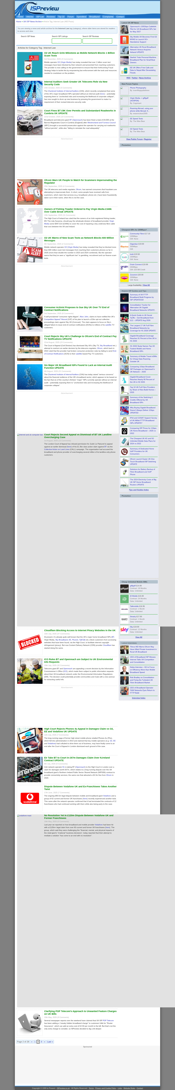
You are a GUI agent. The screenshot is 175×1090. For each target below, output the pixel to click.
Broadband (94, 17)
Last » (50, 1042)
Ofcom (78, 189)
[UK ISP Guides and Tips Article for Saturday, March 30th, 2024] (124, 486)
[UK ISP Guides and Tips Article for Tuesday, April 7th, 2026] (124, 373)
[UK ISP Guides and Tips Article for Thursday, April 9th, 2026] (124, 363)
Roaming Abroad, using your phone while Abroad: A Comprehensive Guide (141, 110)
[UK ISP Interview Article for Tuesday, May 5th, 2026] (124, 653)
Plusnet (75, 640)
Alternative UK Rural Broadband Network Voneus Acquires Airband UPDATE (143, 49)
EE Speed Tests (136, 119)
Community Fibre (137, 234)
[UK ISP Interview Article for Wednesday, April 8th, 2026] (124, 663)
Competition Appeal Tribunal (55, 319)
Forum (71, 17)
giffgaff (133, 586)
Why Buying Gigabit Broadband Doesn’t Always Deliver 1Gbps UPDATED (142, 410)
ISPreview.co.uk (63, 1088)
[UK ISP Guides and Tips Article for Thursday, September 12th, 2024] (124, 465)
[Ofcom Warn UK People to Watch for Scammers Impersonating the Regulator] (30, 205)
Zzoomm (133, 275)
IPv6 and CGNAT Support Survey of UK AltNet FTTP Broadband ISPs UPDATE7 (143, 420)
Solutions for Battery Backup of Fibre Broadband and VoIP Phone (142, 471)
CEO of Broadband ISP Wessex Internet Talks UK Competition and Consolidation (143, 659)
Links (120, 1088)
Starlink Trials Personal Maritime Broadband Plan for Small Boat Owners (143, 59)
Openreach (77, 120)
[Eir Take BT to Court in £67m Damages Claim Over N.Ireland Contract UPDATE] (30, 782)
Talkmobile (134, 606)
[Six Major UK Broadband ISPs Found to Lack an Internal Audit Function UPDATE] (30, 390)
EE (70, 640)
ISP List (40, 17)
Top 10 (61, 17)
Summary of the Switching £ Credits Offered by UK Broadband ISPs (141, 399)
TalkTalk (82, 640)
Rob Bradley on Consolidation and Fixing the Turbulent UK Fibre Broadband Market (142, 680)
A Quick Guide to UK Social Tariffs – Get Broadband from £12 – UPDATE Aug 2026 (142, 317)
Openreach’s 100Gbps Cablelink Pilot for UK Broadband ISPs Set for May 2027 (143, 29)
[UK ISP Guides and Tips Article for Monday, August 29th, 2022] (124, 322)
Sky (131, 627)
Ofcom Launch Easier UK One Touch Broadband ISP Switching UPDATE (143, 461)
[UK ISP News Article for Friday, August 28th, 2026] (124, 43)
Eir (64, 767)
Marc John (84, 317)
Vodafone (51, 743)
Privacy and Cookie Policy (105, 1088)
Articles (29, 17)
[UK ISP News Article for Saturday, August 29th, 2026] (124, 33)
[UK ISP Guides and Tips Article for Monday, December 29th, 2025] (124, 311)
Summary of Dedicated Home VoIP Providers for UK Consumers (142, 451)
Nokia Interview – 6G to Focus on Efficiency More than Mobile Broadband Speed (142, 669)
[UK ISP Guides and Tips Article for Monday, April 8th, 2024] (124, 424)
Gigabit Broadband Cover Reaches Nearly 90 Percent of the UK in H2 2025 (142, 379)
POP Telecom (108, 1020)
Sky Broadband (106, 345)
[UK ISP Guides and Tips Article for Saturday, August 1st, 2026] (124, 332)
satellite (108, 325)
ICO (65, 671)
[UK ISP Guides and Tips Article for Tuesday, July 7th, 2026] (124, 342)
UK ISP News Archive (32, 21)
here (102, 94)
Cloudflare (107, 645)
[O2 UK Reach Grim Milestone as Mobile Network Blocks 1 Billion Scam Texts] (30, 78)
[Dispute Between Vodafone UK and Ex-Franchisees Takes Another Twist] (30, 811)
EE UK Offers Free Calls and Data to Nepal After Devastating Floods (143, 70)
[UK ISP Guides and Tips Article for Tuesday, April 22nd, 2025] (124, 404)
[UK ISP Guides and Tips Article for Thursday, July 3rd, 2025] (124, 394)
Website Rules (129, 1088)
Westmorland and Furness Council (102, 123)
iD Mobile (134, 596)
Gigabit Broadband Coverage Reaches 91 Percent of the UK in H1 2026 (143, 338)
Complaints (108, 17)
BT (71, 120)
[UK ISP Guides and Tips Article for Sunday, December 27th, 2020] (124, 414)
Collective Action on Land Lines (56, 449)
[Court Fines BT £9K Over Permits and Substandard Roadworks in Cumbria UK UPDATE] (30, 136)
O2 (59, 62)
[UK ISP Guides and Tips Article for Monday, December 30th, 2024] (124, 445)
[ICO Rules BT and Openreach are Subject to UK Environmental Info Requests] (30, 684)
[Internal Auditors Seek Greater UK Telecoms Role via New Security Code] (30, 107)
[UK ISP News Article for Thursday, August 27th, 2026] (124, 74)
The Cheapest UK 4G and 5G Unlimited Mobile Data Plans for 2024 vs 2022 (143, 441)
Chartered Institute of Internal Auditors (63, 91)
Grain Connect (136, 264)
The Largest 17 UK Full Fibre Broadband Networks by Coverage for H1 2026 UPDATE (143, 328)
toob (132, 254)
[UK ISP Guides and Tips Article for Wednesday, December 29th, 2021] (124, 476)
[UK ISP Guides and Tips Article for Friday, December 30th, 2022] (124, 455)
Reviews (51, 17)
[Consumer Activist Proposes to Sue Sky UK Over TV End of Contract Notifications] (30, 332)
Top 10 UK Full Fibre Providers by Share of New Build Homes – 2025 (143, 389)
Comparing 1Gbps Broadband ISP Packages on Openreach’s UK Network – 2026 (142, 369)
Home (20, 17)
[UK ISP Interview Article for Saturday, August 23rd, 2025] (124, 684)
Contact (120, 17)
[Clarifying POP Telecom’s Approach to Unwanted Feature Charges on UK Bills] (30, 1036)
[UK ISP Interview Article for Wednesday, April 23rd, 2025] (124, 694)
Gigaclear (134, 244)
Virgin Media (66, 62)
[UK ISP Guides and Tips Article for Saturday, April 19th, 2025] (124, 435)
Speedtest (81, 17)
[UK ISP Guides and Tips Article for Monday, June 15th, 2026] (124, 353)
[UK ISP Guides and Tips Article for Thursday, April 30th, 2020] (124, 301)
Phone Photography (138, 88)
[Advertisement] (112, 8)
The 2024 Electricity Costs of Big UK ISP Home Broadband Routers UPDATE (143, 482)
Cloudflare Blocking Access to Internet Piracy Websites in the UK (80, 630)
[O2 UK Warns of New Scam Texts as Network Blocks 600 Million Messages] (30, 263)
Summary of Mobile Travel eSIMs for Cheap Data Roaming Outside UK (143, 358)
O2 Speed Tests (136, 129)
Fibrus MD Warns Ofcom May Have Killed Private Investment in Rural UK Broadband (143, 649)
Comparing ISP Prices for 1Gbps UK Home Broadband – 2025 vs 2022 (143, 430)
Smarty (133, 616)
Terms (91, 1088)
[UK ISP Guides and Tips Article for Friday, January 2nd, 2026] (124, 383)
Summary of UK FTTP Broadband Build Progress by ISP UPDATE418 (142, 297)
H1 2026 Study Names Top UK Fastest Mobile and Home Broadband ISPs (142, 348)
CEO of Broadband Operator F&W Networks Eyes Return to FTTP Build (142, 690)
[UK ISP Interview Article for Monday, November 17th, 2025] (124, 674)
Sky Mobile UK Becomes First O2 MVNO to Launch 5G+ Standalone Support (143, 39)
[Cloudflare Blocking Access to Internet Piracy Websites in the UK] (30, 655)
